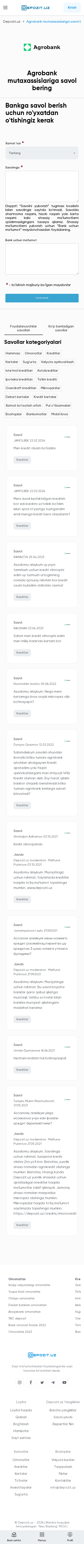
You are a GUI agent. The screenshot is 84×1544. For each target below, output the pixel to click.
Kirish (72, 7)
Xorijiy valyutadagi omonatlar (29, 1285)
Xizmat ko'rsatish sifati (23, 405)
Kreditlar (53, 353)
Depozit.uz (11, 22)
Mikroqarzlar (50, 388)
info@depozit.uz (63, 1487)
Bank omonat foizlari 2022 (27, 1325)
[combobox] (42, 152)
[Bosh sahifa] (36, 7)
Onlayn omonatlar (21, 1298)
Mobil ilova (59, 414)
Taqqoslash (63, 1467)
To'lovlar (21, 1480)
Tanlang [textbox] (14, 153)
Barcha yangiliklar (63, 1410)
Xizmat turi (14, 143)
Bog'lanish (21, 1424)
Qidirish (21, 1417)
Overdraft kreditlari (21, 388)
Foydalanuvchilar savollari (23, 328)
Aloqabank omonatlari (24, 1311)
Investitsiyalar (21, 1487)
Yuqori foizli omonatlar (24, 1291)
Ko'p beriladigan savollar (61, 328)
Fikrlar (63, 1473)
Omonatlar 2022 (20, 1331)
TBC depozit (17, 1318)
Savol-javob (63, 1417)
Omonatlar (33, 353)
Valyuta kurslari (63, 1460)
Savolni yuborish (42, 298)
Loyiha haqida (21, 1410)
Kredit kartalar (45, 397)
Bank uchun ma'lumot (21, 240)
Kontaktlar (63, 1480)
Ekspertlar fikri (63, 1424)
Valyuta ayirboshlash (57, 362)
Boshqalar (14, 414)
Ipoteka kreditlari (19, 379)
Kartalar (12, 362)
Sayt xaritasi (21, 1438)
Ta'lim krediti (47, 379)
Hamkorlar (21, 1431)
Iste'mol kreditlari (19, 371)
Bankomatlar (36, 414)
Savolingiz (14, 167)
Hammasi (13, 353)
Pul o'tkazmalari (58, 405)
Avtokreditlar (47, 371)
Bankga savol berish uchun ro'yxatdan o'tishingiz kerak (36, 113)
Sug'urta (29, 362)
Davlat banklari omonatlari (27, 1305)
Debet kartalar (17, 397)
